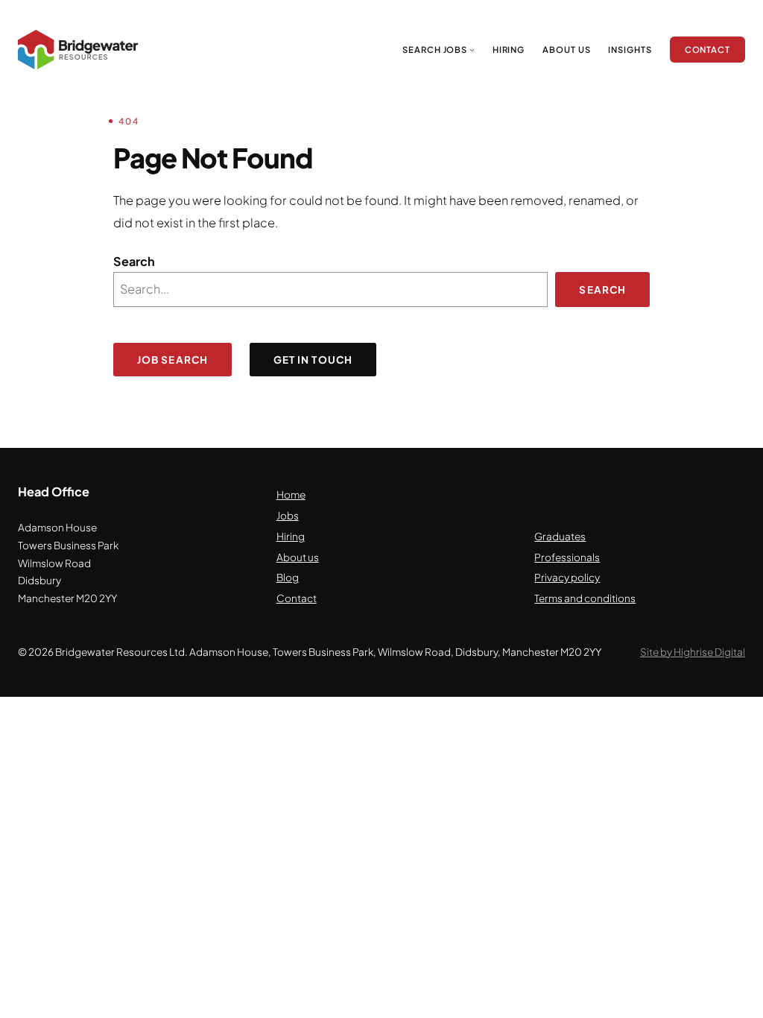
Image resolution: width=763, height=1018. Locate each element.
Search (134, 261)
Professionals (567, 557)
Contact (296, 598)
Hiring (290, 536)
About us (297, 557)
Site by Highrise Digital (692, 651)
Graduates (560, 536)
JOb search (172, 359)
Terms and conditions (585, 598)
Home (290, 494)
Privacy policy (567, 577)
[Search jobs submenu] (472, 49)
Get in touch (312, 359)
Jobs (287, 515)
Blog (287, 577)
